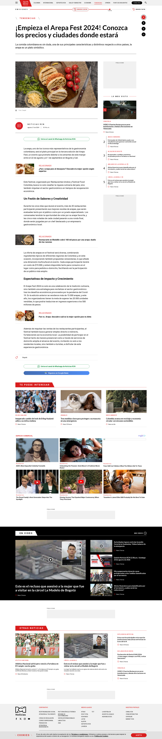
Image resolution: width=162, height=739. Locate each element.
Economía (87, 3)
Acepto (139, 735)
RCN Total (84, 714)
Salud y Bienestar (75, 3)
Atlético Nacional (22, 660)
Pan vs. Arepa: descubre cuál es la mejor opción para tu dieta (65, 317)
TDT (93, 711)
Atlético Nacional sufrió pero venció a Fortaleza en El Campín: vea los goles (36, 665)
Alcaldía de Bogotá (115, 151)
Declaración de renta (125, 651)
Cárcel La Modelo (114, 177)
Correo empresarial (46, 720)
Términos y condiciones (79, 734)
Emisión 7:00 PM (140, 9)
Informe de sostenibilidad (63, 714)
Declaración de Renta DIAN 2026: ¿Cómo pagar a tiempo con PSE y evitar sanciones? (131, 656)
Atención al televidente (47, 714)
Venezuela (107, 121)
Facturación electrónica (67, 711)
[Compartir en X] (144, 29)
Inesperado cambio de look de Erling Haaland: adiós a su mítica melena (34, 419)
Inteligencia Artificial (125, 634)
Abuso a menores (114, 137)
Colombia (37, 3)
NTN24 (83, 711)
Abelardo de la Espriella (117, 164)
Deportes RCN (61, 3)
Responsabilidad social (47, 711)
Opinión (107, 3)
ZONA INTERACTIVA (132, 714)
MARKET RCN (130, 719)
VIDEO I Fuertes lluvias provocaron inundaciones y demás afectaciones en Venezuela (118, 127)
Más (138, 533)
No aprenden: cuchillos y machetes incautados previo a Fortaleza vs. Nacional (121, 155)
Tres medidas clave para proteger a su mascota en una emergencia (80, 419)
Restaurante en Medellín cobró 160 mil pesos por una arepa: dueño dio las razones (67, 241)
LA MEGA (84, 726)
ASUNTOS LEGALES (108, 714)
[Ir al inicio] (25, 3)
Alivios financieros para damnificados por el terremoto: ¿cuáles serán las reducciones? (122, 168)
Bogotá (24, 357)
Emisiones (21, 9)
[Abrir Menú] (16, 2)
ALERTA (83, 721)
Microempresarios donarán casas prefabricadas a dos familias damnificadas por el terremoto (130, 573)
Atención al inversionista (43, 726)
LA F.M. (83, 719)
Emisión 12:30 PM (82, 9)
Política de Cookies (101, 736)
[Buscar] (146, 3)
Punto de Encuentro (120, 3)
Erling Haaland (21, 415)
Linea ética (61, 720)
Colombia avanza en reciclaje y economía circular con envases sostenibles (123, 419)
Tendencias (98, 3)
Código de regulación (46, 718)
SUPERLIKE (129, 716)
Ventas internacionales (66, 718)
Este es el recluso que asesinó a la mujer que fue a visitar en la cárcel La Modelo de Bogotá (121, 181)
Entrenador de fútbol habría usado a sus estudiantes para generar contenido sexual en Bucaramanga (122, 141)
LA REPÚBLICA (106, 711)
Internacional (48, 3)
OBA (59, 723)
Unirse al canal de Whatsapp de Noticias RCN (58, 139)
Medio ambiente (111, 415)
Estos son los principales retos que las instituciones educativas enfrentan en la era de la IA (131, 639)
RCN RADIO (84, 716)
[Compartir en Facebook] (144, 23)
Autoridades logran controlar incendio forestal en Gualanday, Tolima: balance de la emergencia (130, 544)
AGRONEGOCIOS (107, 716)
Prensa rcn (43, 723)
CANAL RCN (137, 3)
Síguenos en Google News (58, 373)
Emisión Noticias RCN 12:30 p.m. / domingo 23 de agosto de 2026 (130, 559)
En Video (26, 533)
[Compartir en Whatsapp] (144, 34)
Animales (64, 415)
